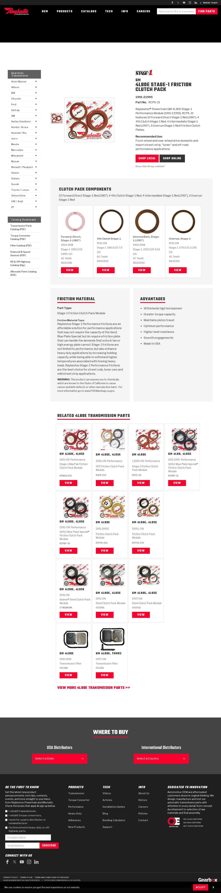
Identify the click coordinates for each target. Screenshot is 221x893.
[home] (17, 11)
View (70, 270)
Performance (76, 806)
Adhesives (74, 820)
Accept (201, 887)
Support (107, 826)
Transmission (76, 793)
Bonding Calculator (114, 820)
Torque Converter (79, 800)
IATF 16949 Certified (193, 826)
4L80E (141, 455)
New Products (76, 826)
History (142, 800)
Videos (107, 793)
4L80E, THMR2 (111, 654)
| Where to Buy (209, 3)
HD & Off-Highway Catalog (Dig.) (20, 263)
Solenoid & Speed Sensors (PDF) (20, 253)
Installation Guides (114, 806)
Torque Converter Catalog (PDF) (20, 237)
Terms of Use (26, 877)
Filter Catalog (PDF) (21, 245)
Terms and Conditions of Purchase (51, 877)
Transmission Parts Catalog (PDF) (21, 227)
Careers (143, 806)
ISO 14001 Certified (192, 819)
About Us (143, 793)
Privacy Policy (10, 877)
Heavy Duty (75, 813)
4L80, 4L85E (182, 454)
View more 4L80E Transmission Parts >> (93, 688)
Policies (143, 813)
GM (62, 454)
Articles (107, 800)
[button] (24, 81)
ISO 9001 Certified (192, 823)
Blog (105, 813)
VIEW (68, 615)
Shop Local (147, 158)
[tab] (57, 118)
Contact (143, 820)
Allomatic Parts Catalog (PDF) (23, 273)
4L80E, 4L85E (75, 454)
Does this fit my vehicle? (150, 166)
